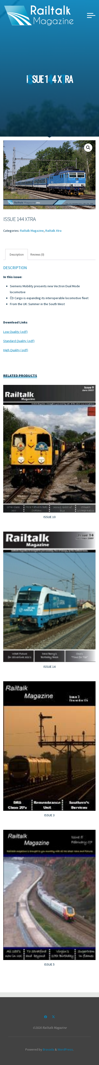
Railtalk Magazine (32, 231)
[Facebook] (45, 1017)
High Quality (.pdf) (15, 350)
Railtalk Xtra (53, 231)
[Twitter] (53, 1017)
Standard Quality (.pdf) (19, 341)
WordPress (65, 1049)
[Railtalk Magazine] (39, 15)
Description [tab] (17, 254)
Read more (49, 447)
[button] (88, 147)
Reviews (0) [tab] (37, 254)
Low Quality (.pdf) (15, 331)
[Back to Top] (81, 1047)
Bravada (48, 1049)
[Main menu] (91, 15)
